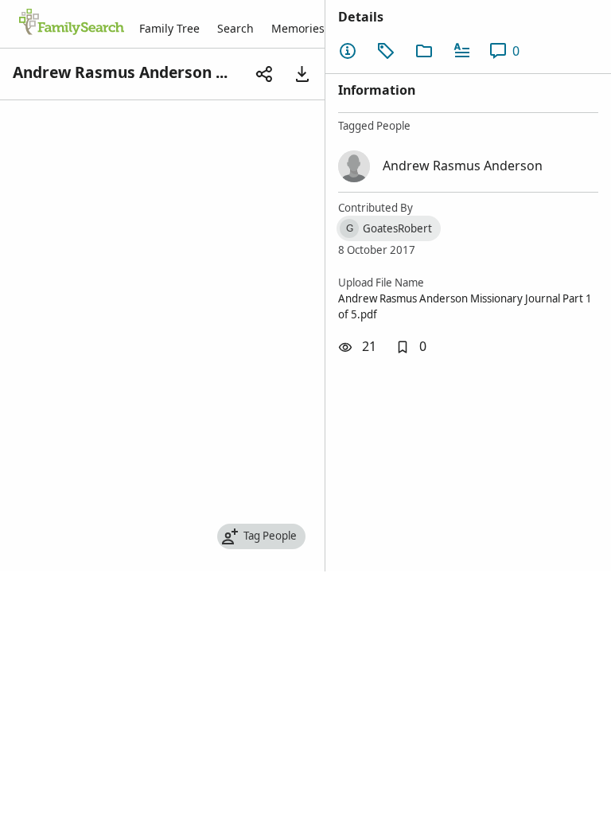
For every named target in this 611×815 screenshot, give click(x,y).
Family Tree (169, 28)
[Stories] (462, 51)
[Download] (302, 74)
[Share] (264, 74)
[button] (411, 347)
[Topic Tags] (386, 51)
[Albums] (424, 51)
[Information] (348, 51)
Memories (298, 28)
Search (235, 28)
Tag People (270, 535)
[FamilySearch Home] (71, 23)
